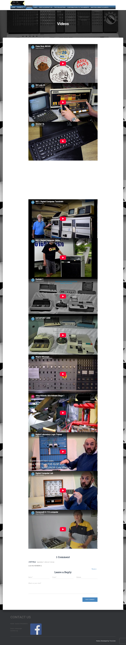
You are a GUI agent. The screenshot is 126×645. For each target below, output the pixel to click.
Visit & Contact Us (45, 7)
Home (13, 7)
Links (35, 7)
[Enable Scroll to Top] (122, 641)
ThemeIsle (112, 641)
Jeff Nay (32, 562)
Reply (95, 569)
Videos (29, 7)
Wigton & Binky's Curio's (99, 7)
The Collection (59, 7)
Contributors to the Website (78, 7)
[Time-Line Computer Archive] (17, 3)
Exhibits (20, 7)
